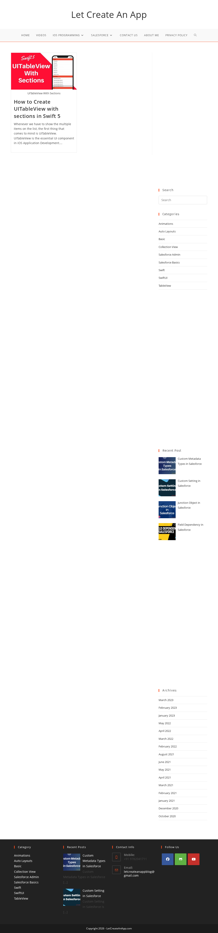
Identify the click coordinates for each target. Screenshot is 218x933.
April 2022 (165, 731)
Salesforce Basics (169, 262)
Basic (162, 239)
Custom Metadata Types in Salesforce (94, 860)
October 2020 (167, 816)
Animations (166, 224)
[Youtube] (193, 859)
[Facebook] (168, 859)
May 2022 (165, 723)
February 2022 (168, 746)
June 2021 (165, 762)
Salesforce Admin (169, 254)
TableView (165, 286)
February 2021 (168, 793)
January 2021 (167, 801)
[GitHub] (180, 859)
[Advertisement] (183, 116)
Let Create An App (109, 14)
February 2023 (168, 708)
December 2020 (168, 808)
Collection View (168, 247)
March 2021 (166, 785)
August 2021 (166, 754)
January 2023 (167, 715)
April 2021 (165, 777)
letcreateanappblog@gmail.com (139, 873)
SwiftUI (163, 278)
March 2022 (166, 739)
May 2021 (165, 769)
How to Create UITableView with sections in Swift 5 (37, 108)
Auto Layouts (167, 231)
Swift (162, 270)
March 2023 (166, 700)
